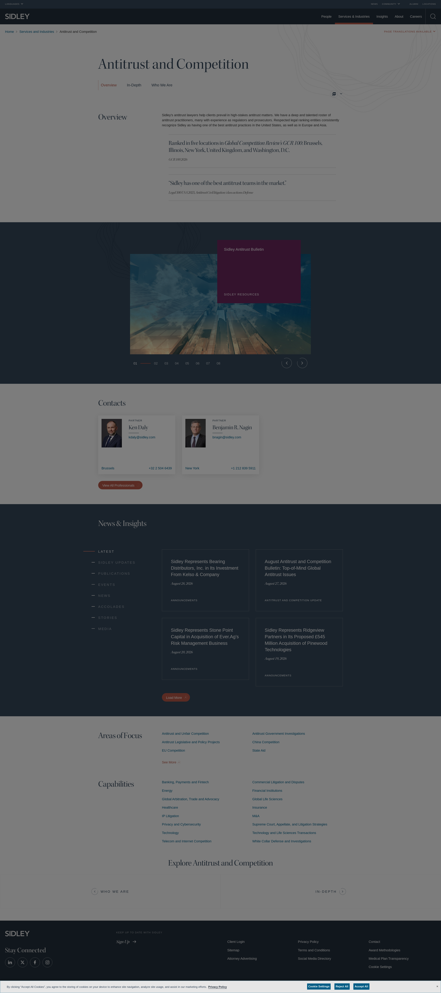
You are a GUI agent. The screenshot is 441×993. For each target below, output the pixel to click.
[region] (220, 987)
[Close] (437, 986)
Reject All (341, 986)
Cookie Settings (319, 986)
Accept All (360, 986)
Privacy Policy (224, 987)
